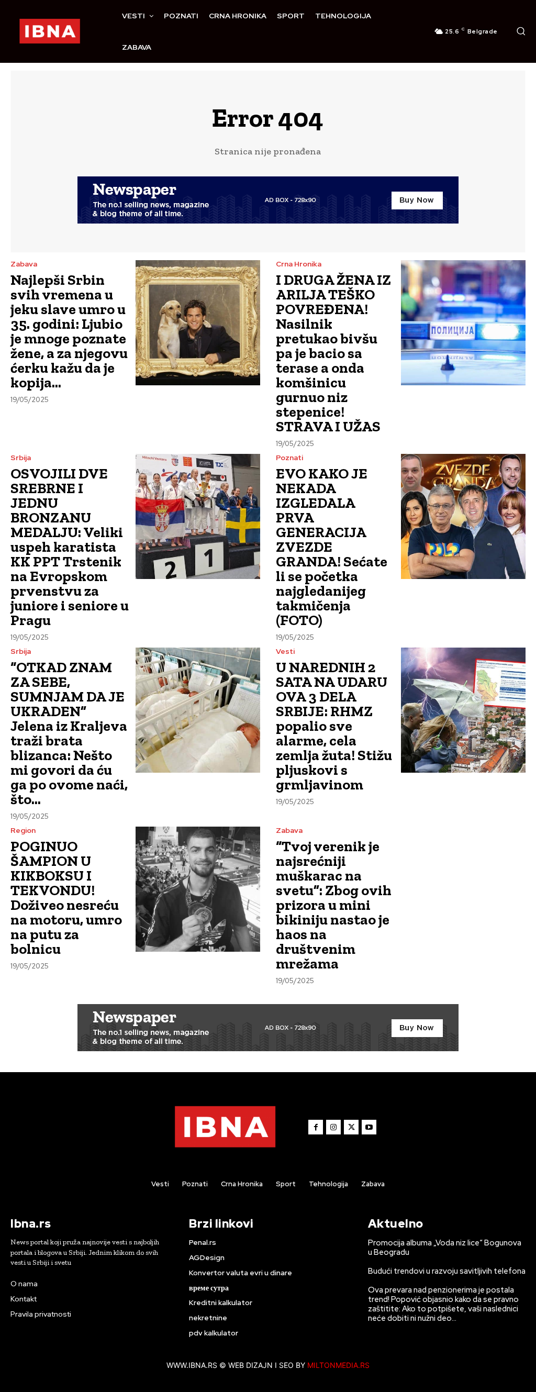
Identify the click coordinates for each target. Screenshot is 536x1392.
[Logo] (49, 31)
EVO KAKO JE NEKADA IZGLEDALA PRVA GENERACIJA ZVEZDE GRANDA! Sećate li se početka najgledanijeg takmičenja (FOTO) (331, 547)
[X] (351, 1127)
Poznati (289, 457)
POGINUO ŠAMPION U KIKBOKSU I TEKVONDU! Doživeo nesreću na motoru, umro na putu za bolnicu (66, 897)
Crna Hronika (298, 264)
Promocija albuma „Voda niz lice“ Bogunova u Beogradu (444, 1247)
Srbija (20, 457)
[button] (521, 31)
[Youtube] (369, 1127)
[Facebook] (315, 1127)
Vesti (285, 651)
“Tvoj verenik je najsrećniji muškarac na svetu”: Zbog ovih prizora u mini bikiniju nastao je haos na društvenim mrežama (334, 905)
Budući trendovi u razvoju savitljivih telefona (447, 1271)
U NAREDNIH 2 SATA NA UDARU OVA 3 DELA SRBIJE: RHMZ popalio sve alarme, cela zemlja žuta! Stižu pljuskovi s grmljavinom (334, 726)
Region (23, 830)
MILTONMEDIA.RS (338, 1365)
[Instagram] (333, 1127)
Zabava (23, 264)
